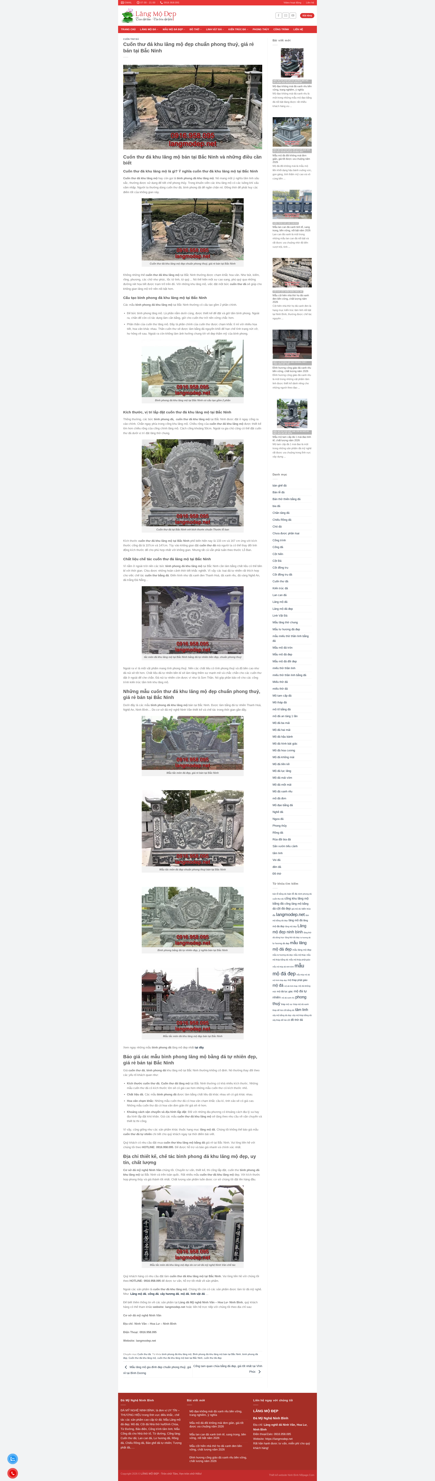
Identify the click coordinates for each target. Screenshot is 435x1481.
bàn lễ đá (292, 894)
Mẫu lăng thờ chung (285, 622)
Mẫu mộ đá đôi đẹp (285, 661)
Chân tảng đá (281, 512)
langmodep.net (290, 914)
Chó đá (277, 526)
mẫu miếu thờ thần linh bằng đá (291, 638)
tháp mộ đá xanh (301, 1004)
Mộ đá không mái (283, 757)
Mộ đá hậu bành (283, 736)
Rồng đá (278, 832)
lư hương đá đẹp (281, 943)
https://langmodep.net (279, 1438)
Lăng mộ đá (148, 29)
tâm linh (278, 853)
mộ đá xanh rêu (288, 998)
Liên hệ (310, 2)
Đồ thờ (194, 29)
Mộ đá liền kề (281, 764)
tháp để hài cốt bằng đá (283, 1010)
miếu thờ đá (280, 688)
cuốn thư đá (278, 899)
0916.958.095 (282, 1434)
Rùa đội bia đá (282, 839)
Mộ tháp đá (280, 702)
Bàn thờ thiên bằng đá (286, 499)
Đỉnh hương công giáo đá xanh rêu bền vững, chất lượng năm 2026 (218, 1459)
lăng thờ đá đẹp (292, 938)
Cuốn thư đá (131, 39)
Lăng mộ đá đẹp (283, 608)
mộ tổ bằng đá (282, 709)
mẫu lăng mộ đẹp (301, 949)
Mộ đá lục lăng (282, 771)
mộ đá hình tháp (291, 986)
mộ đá (278, 985)
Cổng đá (278, 547)
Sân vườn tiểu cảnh (285, 846)
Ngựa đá (278, 819)
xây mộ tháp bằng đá (302, 1015)
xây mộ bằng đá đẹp (282, 1015)
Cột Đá (277, 560)
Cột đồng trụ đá (282, 574)
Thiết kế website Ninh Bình (284, 1475)
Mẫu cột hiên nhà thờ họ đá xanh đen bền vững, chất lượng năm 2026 (215, 1447)
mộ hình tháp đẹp (280, 980)
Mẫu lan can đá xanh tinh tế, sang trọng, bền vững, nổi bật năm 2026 (217, 1436)
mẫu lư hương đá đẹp (283, 955)
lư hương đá (305, 938)
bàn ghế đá (279, 485)
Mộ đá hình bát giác (285, 743)
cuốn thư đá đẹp (213, 1358)
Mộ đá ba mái (281, 723)
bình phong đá (305, 894)
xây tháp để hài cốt (281, 1020)
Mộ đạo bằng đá (283, 805)
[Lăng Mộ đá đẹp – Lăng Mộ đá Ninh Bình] (180, 15)
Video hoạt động (292, 2)
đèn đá (277, 867)
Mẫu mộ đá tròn (282, 647)
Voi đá (276, 860)
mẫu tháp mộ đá (303, 975)
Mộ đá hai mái (281, 730)
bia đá (276, 506)
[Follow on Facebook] (278, 15)
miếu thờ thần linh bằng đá (289, 675)
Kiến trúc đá (237, 29)
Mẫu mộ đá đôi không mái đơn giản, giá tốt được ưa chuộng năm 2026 (216, 1424)
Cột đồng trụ (280, 567)
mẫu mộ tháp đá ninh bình (283, 967)
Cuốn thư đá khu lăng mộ (142, 1358)
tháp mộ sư (286, 1004)
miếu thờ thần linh (284, 668)
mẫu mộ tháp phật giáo (299, 960)
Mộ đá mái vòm (282, 777)
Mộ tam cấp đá (282, 695)
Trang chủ (128, 29)
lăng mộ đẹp (291, 926)
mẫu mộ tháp (300, 955)
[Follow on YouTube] (293, 15)
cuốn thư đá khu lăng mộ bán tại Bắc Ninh (180, 1358)
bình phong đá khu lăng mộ (177, 1354)
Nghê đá (278, 812)
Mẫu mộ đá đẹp (173, 29)
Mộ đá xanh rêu (282, 791)
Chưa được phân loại (286, 533)
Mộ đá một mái (282, 784)
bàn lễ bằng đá (279, 894)
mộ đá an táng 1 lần (285, 716)
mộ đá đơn (279, 798)
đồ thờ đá (297, 1019)
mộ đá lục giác (285, 991)
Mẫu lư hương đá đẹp (286, 629)
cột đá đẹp (283, 908)
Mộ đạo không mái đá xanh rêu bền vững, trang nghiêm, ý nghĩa (215, 1413)
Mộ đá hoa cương (284, 750)
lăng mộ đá (295, 920)
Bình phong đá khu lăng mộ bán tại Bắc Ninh (217, 1354)
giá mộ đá (296, 909)
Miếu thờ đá (280, 682)
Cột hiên (278, 554)
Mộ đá (135, 1424)
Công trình (281, 29)
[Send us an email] (285, 15)
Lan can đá (279, 595)
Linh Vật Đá (214, 29)
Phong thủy (261, 29)
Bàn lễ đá (278, 492)
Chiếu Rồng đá (282, 519)
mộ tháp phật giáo (297, 980)
